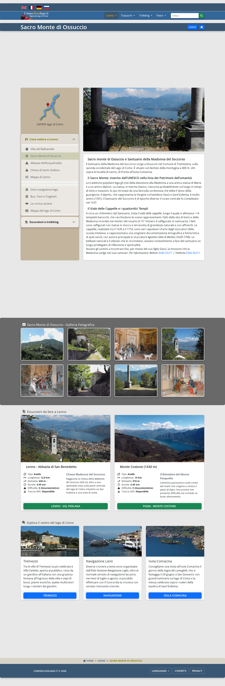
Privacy (197, 670)
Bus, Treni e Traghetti (43, 196)
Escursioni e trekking (44, 222)
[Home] (201, 27)
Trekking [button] (144, 15)
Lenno (192, 27)
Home (90, 660)
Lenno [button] (110, 15)
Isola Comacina (175, 595)
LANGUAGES (159, 670)
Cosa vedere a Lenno (43, 139)
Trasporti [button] (127, 15)
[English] (23, 7)
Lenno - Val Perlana (65, 506)
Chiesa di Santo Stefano (45, 170)
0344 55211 (165, 253)
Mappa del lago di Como (45, 210)
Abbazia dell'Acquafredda (46, 163)
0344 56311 (193, 253)
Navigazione (112, 595)
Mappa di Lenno (40, 177)
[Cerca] (202, 15)
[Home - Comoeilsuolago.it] (35, 15)
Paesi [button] (160, 15)
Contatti (180, 670)
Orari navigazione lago (44, 189)
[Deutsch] (39, 7)
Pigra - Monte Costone (159, 506)
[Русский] (46, 7)
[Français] (31, 7)
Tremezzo (50, 595)
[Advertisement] (112, 59)
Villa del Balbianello (42, 149)
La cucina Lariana (41, 203)
